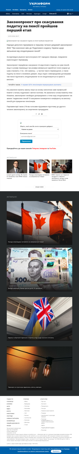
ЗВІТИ (43, 425)
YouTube (52, 148)
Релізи (9, 425)
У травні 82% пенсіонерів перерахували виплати (41, 85)
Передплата (44, 406)
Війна (8, 14)
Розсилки (43, 430)
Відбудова (27, 404)
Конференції (11, 421)
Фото (8, 406)
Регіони (29, 14)
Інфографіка (10, 413)
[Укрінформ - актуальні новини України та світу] (39, 3)
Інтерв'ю (9, 404)
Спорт (45, 14)
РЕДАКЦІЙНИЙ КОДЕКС (48, 428)
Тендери (43, 413)
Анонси (30, 10)
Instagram (43, 148)
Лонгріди (10, 416)
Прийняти (56, 451)
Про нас (43, 401)
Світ (22, 14)
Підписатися (26, 141)
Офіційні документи (13, 423)
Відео (8, 408)
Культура (37, 14)
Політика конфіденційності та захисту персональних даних (47, 421)
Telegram (35, 148)
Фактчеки (26, 411)
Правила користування (47, 411)
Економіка (15, 14)
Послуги (8, 10)
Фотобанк (15, 10)
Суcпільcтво (27, 417)
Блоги (9, 411)
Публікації (10, 401)
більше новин (39, 187)
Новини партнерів (13, 418)
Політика (26, 406)
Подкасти (10, 399)
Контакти (43, 404)
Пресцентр (23, 10)
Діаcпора (26, 422)
